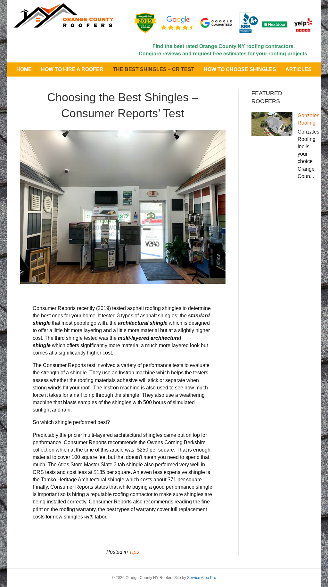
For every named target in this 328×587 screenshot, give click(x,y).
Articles (298, 69)
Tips (134, 552)
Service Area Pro (201, 577)
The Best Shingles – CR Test (153, 69)
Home (24, 69)
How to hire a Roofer (72, 69)
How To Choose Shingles (240, 69)
